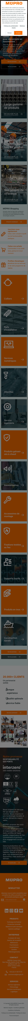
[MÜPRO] (14, 3)
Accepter (18, 33)
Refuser (10, 33)
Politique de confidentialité (11, 26)
